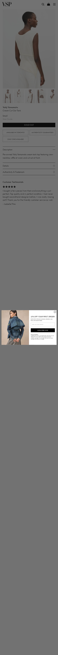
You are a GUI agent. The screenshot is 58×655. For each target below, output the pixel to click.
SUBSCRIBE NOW (42, 330)
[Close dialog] (55, 312)
